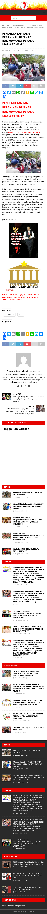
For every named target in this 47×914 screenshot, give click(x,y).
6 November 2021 (10, 50)
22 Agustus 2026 (19, 497)
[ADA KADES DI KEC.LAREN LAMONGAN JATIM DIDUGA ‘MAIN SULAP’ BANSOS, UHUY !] (6, 876)
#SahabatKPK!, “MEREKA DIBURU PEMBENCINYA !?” (26, 550)
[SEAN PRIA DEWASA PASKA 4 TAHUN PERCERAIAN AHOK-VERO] (6, 889)
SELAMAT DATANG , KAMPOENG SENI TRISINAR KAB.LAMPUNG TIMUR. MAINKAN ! (28, 716)
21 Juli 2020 (18, 707)
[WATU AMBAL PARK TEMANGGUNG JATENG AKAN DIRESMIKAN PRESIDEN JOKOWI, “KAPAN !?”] (6, 629)
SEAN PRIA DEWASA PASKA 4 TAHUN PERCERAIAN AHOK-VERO (27, 888)
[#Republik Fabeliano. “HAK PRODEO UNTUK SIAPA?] (6, 494)
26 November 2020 (20, 721)
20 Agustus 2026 (19, 542)
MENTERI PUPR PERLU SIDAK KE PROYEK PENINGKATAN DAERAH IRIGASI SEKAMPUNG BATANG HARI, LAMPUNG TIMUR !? (28, 688)
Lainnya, (10, 290)
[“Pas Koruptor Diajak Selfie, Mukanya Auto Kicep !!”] (6, 730)
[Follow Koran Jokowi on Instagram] (24, 386)
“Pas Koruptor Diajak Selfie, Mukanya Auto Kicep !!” (28, 728)
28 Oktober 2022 (20, 678)
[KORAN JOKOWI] (23, 9)
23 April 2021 (18, 604)
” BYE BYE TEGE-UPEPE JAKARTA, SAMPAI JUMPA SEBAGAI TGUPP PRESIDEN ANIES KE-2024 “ (26, 673)
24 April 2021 (18, 584)
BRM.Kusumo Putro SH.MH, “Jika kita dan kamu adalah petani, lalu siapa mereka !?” (28, 863)
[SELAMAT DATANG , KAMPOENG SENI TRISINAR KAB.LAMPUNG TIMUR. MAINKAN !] (6, 716)
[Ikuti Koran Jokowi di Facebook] (20, 386)
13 (26, 604)
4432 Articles (35, 371)
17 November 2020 (20, 633)
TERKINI (7, 487)
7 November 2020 (20, 620)
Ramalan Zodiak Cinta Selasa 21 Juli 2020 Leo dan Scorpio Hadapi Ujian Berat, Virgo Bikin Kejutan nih (27, 702)
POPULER (7, 562)
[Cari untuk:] (23, 18)
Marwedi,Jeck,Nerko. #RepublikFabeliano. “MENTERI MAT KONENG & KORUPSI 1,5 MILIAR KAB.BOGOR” (27, 521)
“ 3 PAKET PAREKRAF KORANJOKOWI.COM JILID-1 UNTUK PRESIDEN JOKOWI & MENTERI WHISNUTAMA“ (27, 614)
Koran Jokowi (23, 50)
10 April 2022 (18, 892)
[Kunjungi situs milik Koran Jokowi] (18, 386)
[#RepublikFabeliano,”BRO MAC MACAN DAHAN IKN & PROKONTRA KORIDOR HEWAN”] (6, 506)
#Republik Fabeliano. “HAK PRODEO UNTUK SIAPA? (27, 493)
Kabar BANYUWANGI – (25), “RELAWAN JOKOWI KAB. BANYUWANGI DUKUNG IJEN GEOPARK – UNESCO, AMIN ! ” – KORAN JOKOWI (22, 297)
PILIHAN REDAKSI (10, 665)
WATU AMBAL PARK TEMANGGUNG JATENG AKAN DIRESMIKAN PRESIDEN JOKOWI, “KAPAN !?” (28, 629)
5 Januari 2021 (19, 867)
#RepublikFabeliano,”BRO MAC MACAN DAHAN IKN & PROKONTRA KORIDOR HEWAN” (28, 506)
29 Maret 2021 (19, 880)
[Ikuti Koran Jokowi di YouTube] (28, 386)
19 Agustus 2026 (19, 554)
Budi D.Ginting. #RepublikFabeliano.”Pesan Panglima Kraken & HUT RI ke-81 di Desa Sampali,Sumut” (28, 536)
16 (26, 584)
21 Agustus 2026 (19, 526)
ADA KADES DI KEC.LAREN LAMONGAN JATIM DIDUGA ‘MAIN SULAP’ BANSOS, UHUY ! (28, 876)
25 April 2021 (18, 658)
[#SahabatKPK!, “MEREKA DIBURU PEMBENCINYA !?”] (6, 551)
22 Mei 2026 (18, 732)
